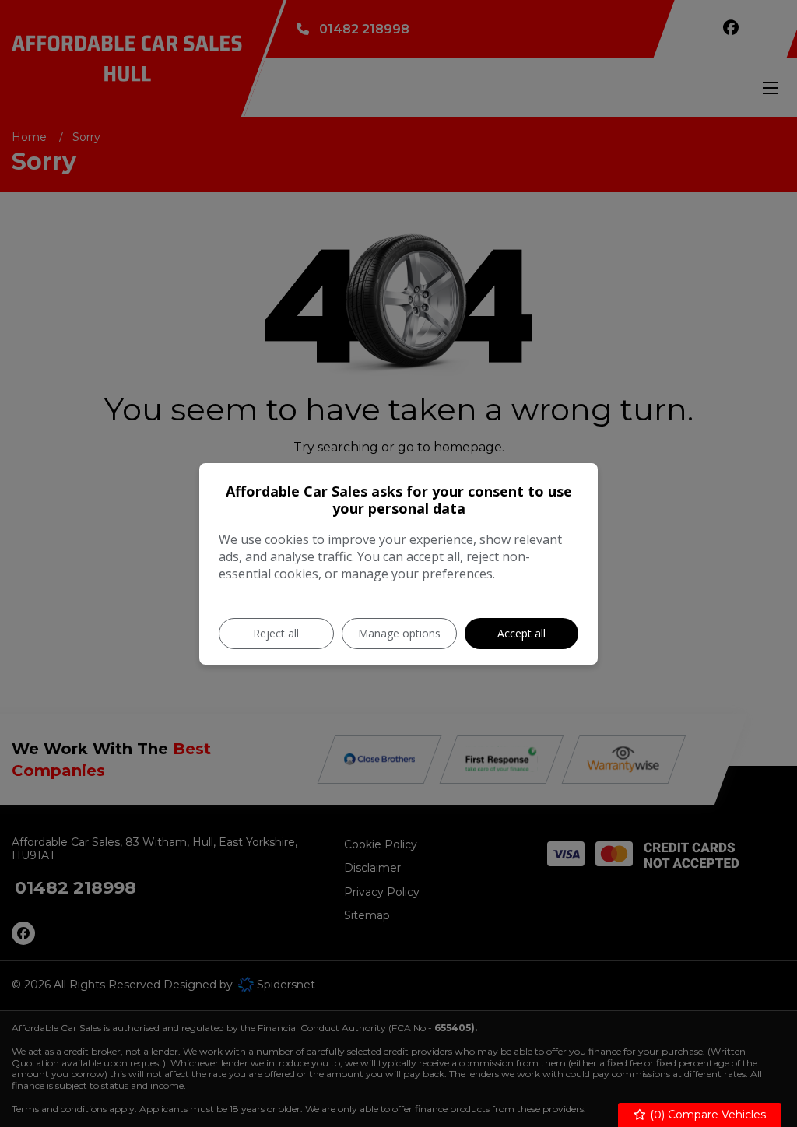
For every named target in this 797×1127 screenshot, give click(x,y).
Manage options (399, 633)
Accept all (521, 633)
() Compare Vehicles (706, 1115)
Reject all (276, 633)
